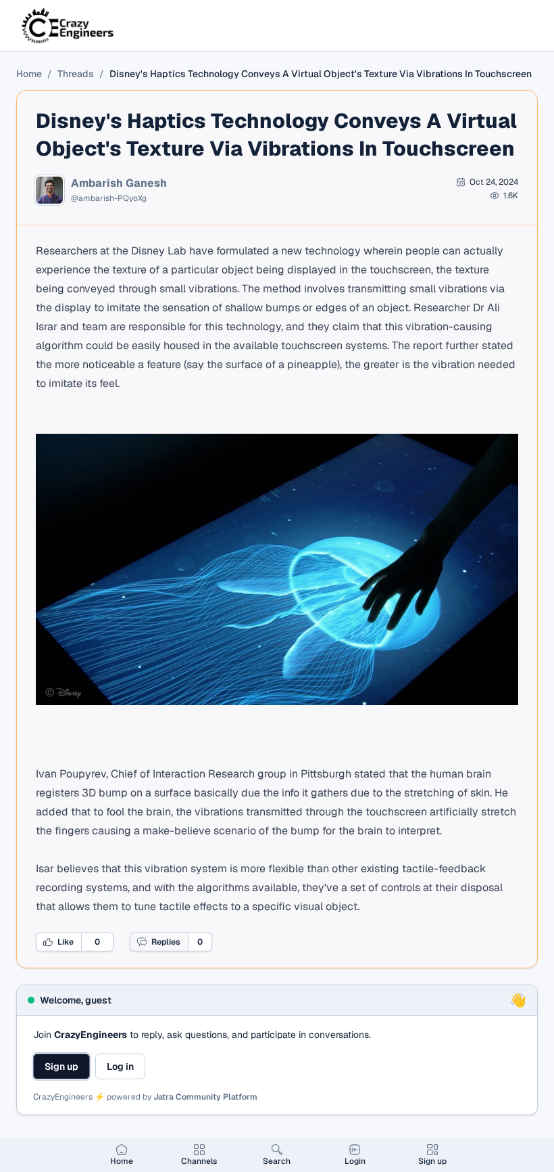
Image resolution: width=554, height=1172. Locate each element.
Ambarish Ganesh (119, 183)
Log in (120, 1066)
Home (29, 74)
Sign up (61, 1066)
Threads (75, 74)
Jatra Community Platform (205, 1096)
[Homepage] (69, 26)
